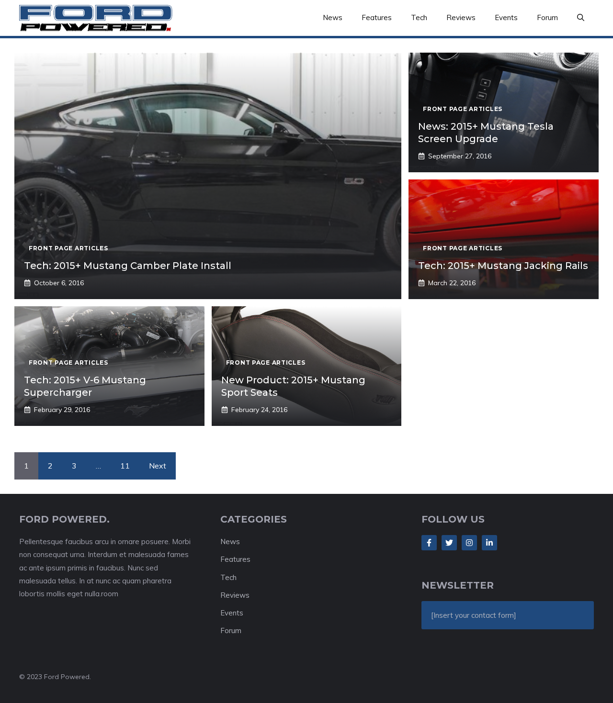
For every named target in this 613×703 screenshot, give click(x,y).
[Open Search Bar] (581, 18)
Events (506, 17)
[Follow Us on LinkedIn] (489, 542)
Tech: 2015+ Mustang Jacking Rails (503, 265)
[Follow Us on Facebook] (429, 542)
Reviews (461, 17)
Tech (419, 17)
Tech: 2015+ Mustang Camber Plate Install (127, 265)
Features (377, 17)
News (332, 17)
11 (125, 465)
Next (157, 465)
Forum (547, 17)
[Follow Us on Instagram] (469, 542)
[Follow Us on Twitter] (449, 542)
